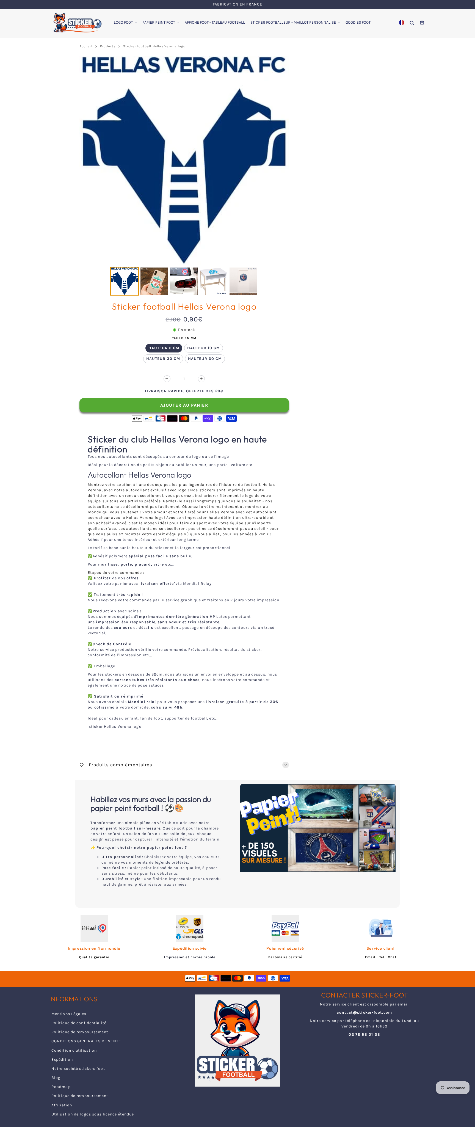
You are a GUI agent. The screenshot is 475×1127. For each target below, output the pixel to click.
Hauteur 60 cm (205, 358)
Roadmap (61, 1086)
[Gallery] (184, 176)
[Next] (281, 160)
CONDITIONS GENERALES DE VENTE (86, 1041)
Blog (55, 1077)
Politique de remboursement (79, 1032)
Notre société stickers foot (78, 1068)
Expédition (62, 1059)
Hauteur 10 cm (203, 348)
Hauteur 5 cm (163, 348)
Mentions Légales (69, 1014)
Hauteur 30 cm (163, 358)
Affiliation (61, 1105)
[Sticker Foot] (75, 23)
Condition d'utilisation (74, 1050)
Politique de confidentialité (78, 1023)
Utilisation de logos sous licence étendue (92, 1114)
